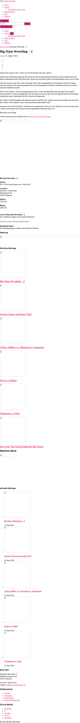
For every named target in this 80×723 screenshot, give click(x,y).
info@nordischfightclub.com (15, 685)
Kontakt (7, 693)
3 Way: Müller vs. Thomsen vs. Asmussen (22, 347)
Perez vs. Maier (8, 380)
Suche (27, 24)
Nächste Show (9, 38)
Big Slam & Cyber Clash (16, 36)
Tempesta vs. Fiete (10, 413)
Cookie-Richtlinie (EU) (12, 700)
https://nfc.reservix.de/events (40, 117)
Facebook (7, 709)
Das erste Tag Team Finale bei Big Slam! (21, 446)
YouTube (7, 713)
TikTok (6, 716)
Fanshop (7, 43)
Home (6, 31)
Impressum (8, 696)
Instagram (8, 718)
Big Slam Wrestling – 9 (12, 281)
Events (7, 47)
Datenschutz (9, 698)
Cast (6, 41)
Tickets (7, 33)
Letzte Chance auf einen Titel (16, 314)
